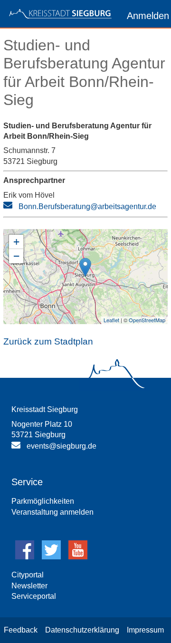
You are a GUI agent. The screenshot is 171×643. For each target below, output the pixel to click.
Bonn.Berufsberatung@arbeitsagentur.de (87, 206)
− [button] (16, 256)
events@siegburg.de (61, 446)
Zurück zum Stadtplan (48, 341)
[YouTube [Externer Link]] (77, 557)
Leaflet (111, 320)
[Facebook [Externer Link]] (24, 557)
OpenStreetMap (147, 320)
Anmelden (148, 15)
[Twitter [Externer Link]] (51, 557)
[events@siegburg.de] (17, 447)
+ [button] (16, 242)
